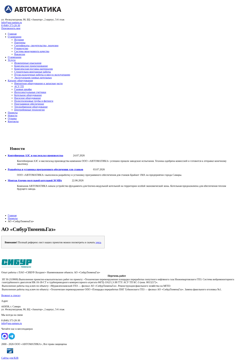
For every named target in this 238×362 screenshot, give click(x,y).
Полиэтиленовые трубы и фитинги (33, 101)
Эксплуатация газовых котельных (33, 77)
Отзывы (12, 118)
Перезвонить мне (10, 28)
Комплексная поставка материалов (33, 68)
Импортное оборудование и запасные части (38, 83)
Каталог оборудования (20, 80)
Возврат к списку (11, 295)
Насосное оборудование (27, 98)
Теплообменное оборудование (31, 106)
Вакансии (19, 54)
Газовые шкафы (23, 89)
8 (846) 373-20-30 (10, 25)
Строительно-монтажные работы (32, 71)
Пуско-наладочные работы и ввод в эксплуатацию (42, 74)
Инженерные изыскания (27, 63)
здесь (98, 242)
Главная (12, 33)
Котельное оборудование (28, 95)
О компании (14, 36)
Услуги (12, 60)
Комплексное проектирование (31, 66)
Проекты (13, 112)
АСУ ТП (19, 86)
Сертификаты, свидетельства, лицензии (36, 45)
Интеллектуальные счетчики (30, 92)
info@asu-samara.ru (11, 22)
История (19, 39)
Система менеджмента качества (31, 51)
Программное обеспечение (29, 104)
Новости (12, 115)
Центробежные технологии (29, 109)
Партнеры (19, 42)
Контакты (13, 121)
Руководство (21, 48)
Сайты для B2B (9, 357)
